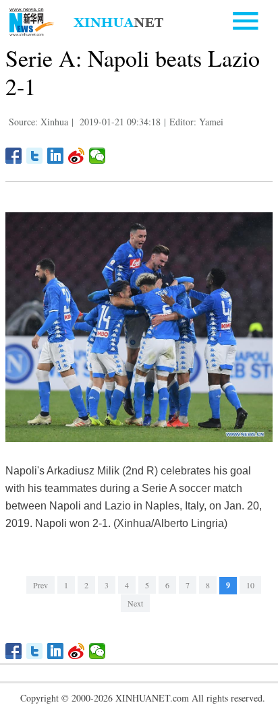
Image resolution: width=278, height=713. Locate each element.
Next (135, 603)
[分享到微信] (97, 156)
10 (250, 585)
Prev (40, 585)
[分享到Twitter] (34, 156)
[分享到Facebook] (13, 156)
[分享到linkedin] (55, 156)
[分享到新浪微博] (76, 156)
